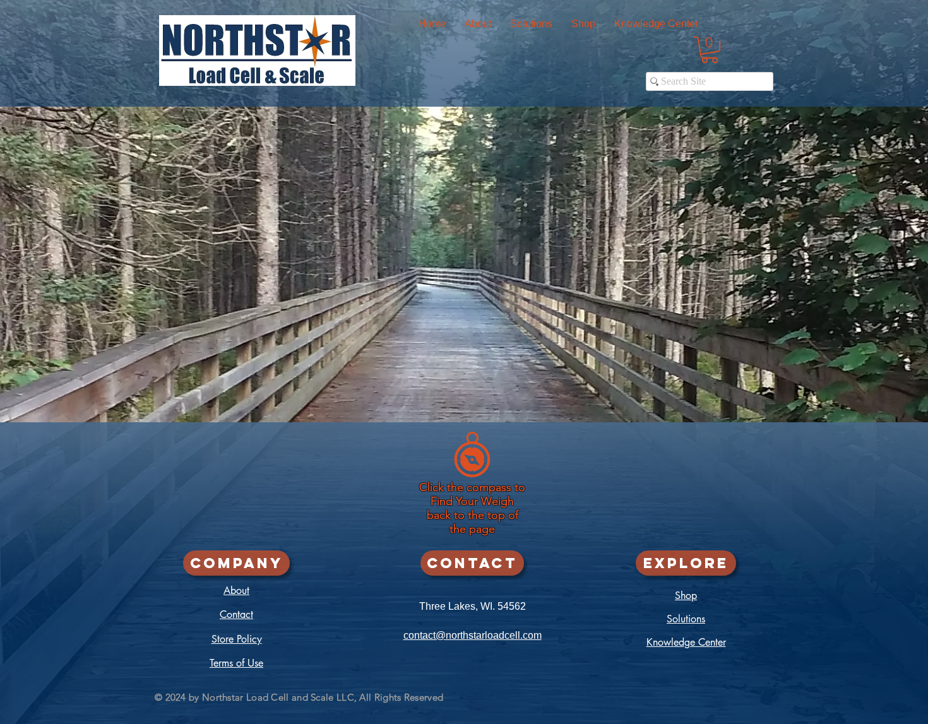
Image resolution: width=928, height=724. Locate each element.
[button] (583, 24)
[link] (709, 50)
